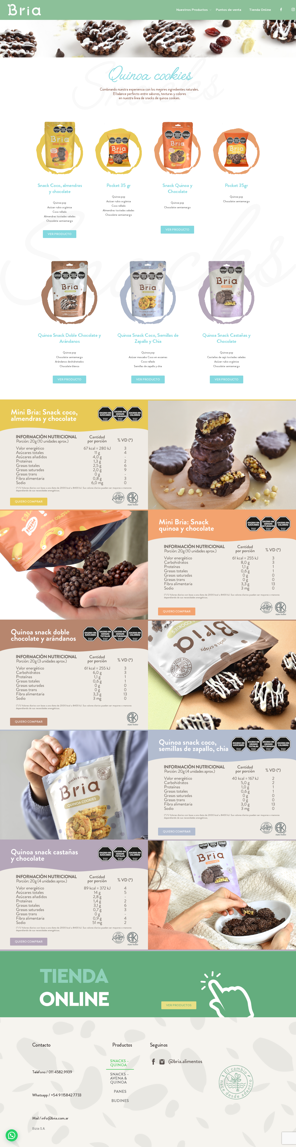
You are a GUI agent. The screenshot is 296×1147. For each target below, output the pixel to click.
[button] (59, 234)
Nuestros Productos (192, 10)
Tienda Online (260, 10)
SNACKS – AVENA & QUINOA (119, 1078)
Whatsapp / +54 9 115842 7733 (56, 1095)
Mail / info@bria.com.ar (50, 1118)
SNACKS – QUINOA (119, 1063)
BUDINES (120, 1101)
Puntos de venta (228, 10)
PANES (120, 1091)
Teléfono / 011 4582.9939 (52, 1072)
